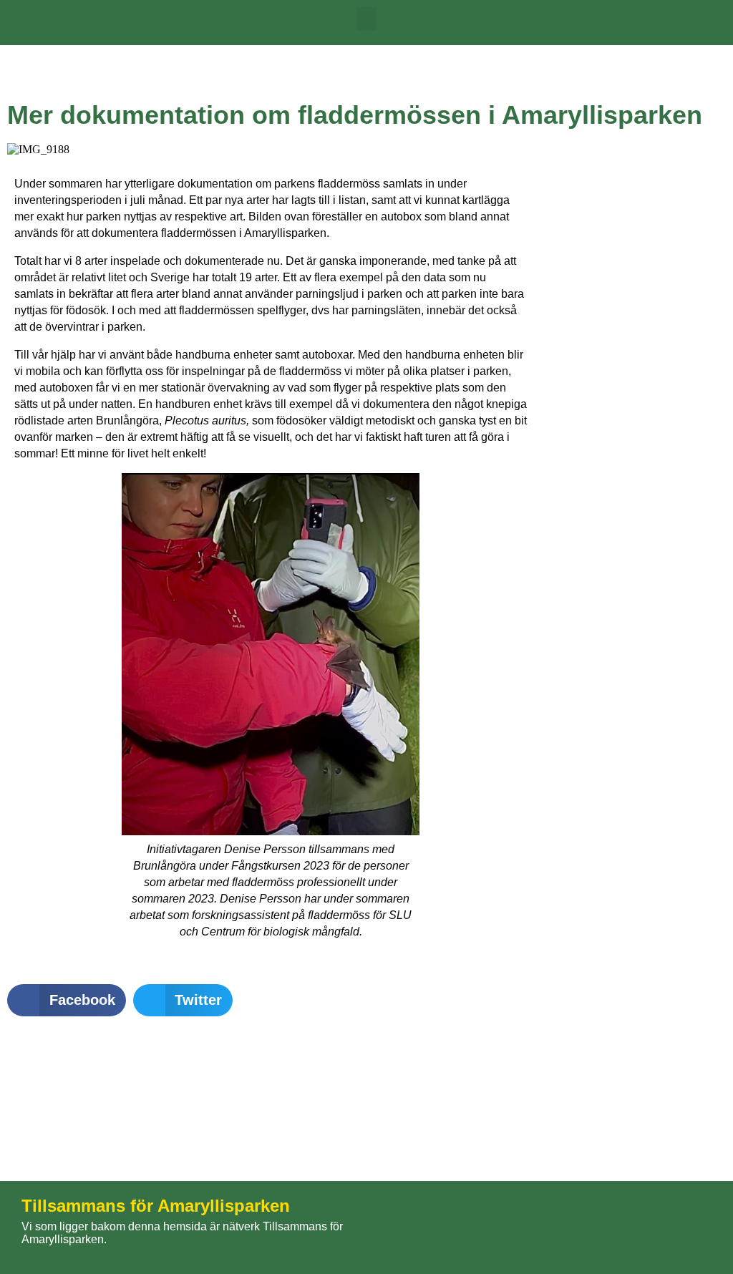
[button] (366, 19)
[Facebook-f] (599, 1227)
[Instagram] (679, 1227)
